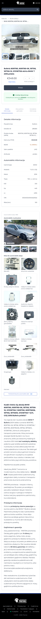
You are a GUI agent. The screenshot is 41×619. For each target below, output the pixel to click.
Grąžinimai (34, 606)
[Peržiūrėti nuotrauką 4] (26, 56)
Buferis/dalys (14, 18)
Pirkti (20, 88)
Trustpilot (15, 611)
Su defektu (33, 145)
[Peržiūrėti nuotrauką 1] (5, 56)
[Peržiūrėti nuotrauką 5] (33, 56)
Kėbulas (4, 18)
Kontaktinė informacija (33, 110)
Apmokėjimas (7, 606)
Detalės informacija (7, 110)
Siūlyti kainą (11, 82)
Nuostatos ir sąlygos (27, 609)
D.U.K (25, 611)
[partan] (20, 600)
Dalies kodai (11, 609)
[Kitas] (37, 38)
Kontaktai (36, 611)
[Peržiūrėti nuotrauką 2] (12, 56)
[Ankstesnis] (4, 38)
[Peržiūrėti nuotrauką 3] (19, 56)
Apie (3, 611)
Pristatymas (22, 606)
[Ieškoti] (37, 9)
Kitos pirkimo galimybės (19, 110)
